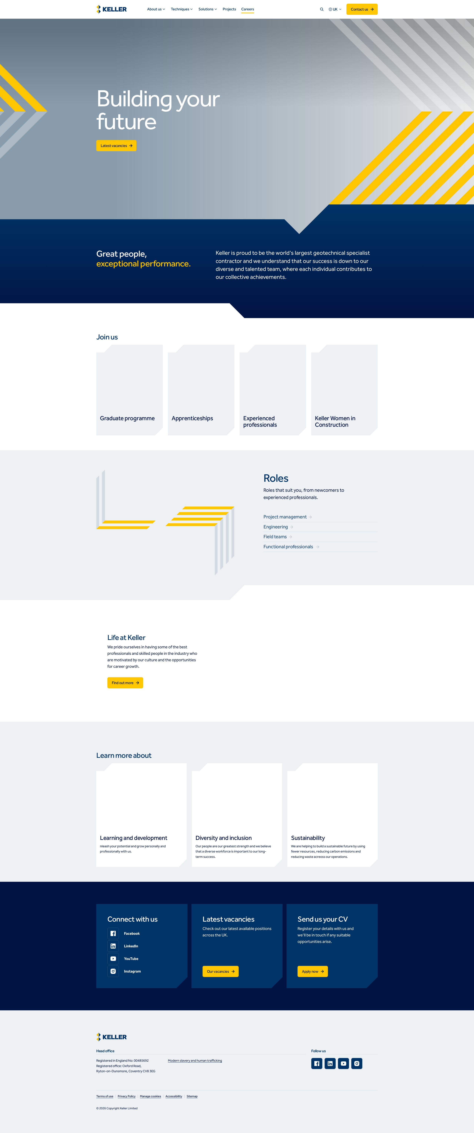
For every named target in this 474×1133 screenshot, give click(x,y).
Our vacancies (218, 971)
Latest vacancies (114, 145)
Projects (229, 9)
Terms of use (104, 1096)
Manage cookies (150, 1096)
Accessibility (174, 1096)
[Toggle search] (321, 9)
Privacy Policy (127, 1096)
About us (154, 9)
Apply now (310, 971)
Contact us (359, 9)
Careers (247, 9)
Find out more (122, 683)
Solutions (205, 9)
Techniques (180, 9)
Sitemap (192, 1096)
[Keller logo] (112, 9)
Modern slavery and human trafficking (195, 1061)
